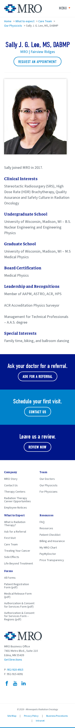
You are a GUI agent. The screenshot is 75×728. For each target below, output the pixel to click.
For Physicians (49, 492)
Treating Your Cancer (17, 551)
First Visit (10, 538)
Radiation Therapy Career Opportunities (17, 499)
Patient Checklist (50, 535)
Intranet (40, 721)
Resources (46, 528)
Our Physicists (13, 26)
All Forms (10, 578)
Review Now (37, 447)
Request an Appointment (37, 62)
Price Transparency (52, 560)
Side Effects (11, 557)
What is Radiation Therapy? (14, 523)
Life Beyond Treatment (18, 563)
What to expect (24, 21)
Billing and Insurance (52, 541)
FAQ (42, 522)
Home (7, 21)
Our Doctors (47, 479)
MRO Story (11, 479)
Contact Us (37, 412)
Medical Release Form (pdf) (18, 595)
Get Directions (13, 660)
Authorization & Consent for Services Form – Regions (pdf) (19, 616)
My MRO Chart (48, 548)
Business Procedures (57, 716)
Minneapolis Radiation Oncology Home (23, 8)
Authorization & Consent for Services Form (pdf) (19, 605)
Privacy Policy (31, 716)
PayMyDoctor (48, 554)
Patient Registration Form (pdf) (16, 586)
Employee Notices (15, 508)
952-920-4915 (15, 670)
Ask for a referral (37, 376)
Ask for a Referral (15, 532)
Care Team (45, 21)
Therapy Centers (14, 492)
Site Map (11, 716)
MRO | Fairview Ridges (37, 51)
